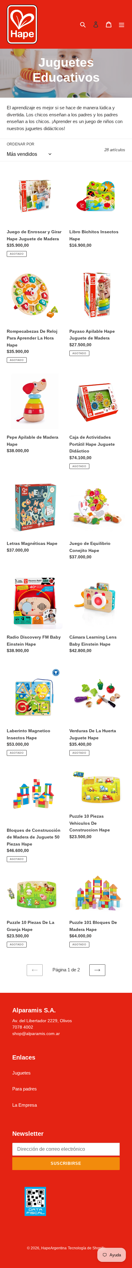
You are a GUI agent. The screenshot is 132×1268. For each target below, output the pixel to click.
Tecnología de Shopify (86, 1248)
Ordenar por (20, 144)
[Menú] (121, 24)
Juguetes (21, 1072)
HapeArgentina (54, 1248)
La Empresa (24, 1105)
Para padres (24, 1088)
